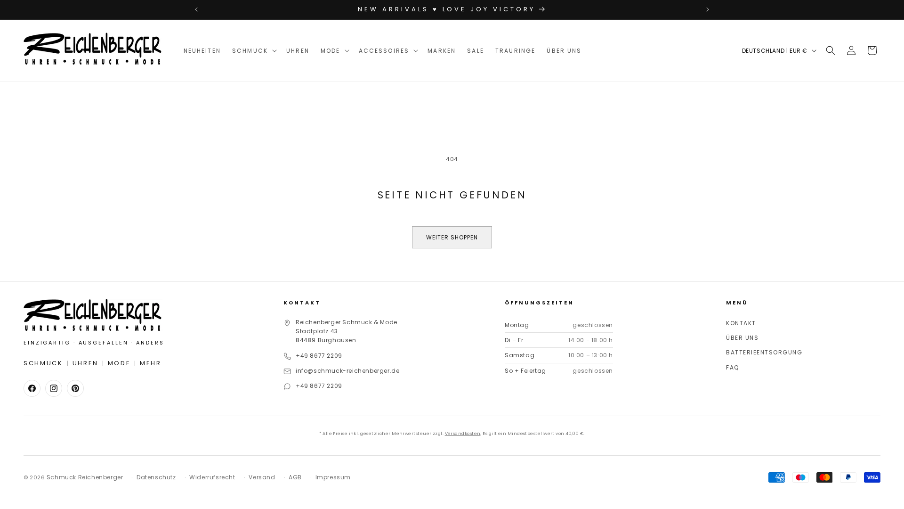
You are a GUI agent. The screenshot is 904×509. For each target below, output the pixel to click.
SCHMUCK (43, 363)
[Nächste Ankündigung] (707, 9)
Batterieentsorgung (764, 352)
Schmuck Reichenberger (85, 477)
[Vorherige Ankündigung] (196, 9)
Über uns (742, 338)
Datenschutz (156, 477)
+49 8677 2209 (319, 356)
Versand (262, 477)
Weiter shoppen (452, 237)
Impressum (333, 477)
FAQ (732, 367)
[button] (253, 51)
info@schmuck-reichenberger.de (347, 371)
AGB (295, 477)
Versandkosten (463, 433)
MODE (119, 363)
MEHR (150, 363)
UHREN (86, 363)
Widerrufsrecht (212, 477)
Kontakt (741, 323)
